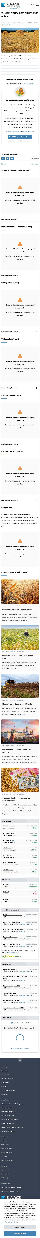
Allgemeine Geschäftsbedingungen (12, 1104)
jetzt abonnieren (28, 132)
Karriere (4, 1156)
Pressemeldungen (7, 1160)
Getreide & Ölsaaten (25, 917)
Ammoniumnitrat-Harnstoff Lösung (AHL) (15, 977)
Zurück (3, 164)
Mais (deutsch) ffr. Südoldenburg (13, 930)
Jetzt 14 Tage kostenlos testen (20, 137)
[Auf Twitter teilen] (12, 158)
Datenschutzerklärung (11, 1222)
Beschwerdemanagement (9, 1120)
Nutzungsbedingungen (8, 1112)
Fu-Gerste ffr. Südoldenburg (12, 922)
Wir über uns (5, 1145)
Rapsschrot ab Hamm (10, 937)
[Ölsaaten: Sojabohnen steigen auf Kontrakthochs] (20, 780)
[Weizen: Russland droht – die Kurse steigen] (20, 731)
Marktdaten (5, 1083)
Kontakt (4, 1141)
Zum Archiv (35, 164)
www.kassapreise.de (12, 953)
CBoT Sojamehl (8, 870)
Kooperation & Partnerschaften (11, 1187)
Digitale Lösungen (7, 1079)
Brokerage (4, 1071)
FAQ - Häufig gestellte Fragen (10, 1191)
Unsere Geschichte (7, 1149)
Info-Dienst (5, 1075)
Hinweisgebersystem (8, 1123)
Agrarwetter (5, 1170)
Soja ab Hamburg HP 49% (11, 944)
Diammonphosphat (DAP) (11, 986)
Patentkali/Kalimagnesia (11, 1000)
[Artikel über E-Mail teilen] (3, 158)
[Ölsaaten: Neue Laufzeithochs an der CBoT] (20, 637)
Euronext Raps (8, 833)
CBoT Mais (6, 855)
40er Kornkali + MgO (9, 993)
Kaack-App (4, 1178)
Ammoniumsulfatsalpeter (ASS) (13, 1008)
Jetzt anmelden (29, 83)
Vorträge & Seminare (8, 1090)
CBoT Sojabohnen (9, 863)
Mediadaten (5, 1094)
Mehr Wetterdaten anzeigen (20, 1049)
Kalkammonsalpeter (10, 969)
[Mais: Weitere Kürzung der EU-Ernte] (20, 686)
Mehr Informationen (12, 132)
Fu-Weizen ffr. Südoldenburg (12, 915)
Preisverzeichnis (6, 1108)
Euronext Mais (8, 841)
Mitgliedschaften (6, 1153)
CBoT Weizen (7, 848)
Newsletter (5, 1174)
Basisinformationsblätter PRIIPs (12, 1127)
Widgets (4, 1086)
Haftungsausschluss (7, 1116)
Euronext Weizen (8, 826)
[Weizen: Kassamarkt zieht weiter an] (20, 591)
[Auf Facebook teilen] (7, 158)
